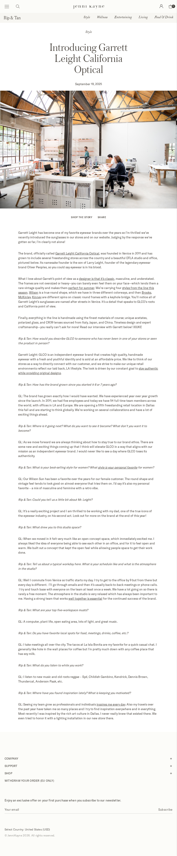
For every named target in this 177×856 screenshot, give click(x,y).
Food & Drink (163, 18)
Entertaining (123, 18)
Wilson (33, 292)
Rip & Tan (12, 17)
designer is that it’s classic (96, 279)
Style (86, 18)
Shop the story (81, 217)
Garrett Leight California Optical (77, 253)
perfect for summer (81, 288)
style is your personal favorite (117, 467)
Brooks (146, 292)
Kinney (36, 297)
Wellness (102, 18)
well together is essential (85, 598)
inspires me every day (111, 704)
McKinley (24, 297)
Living (143, 18)
